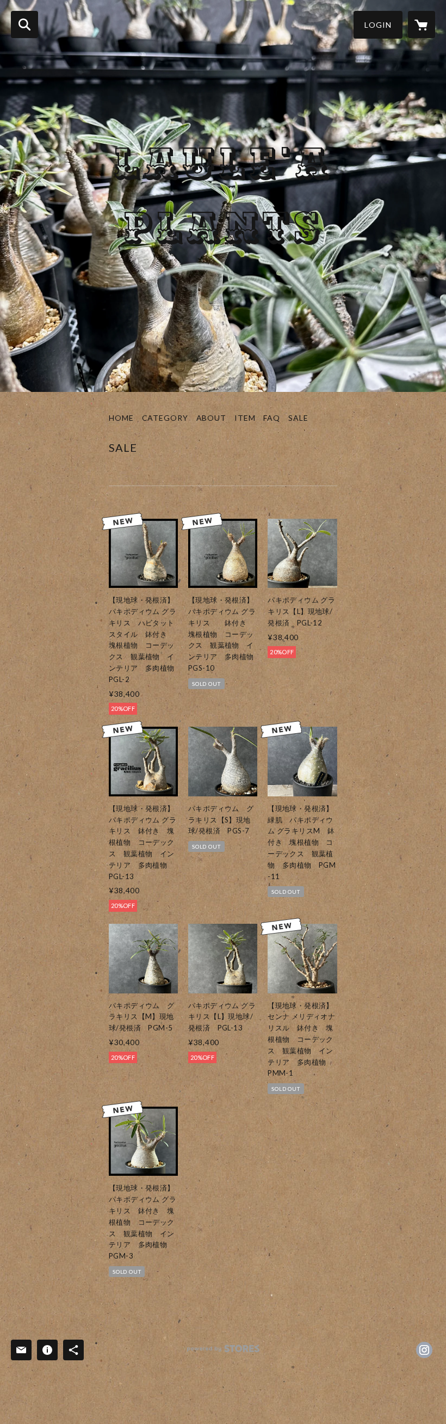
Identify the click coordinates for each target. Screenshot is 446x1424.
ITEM (245, 418)
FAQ (271, 418)
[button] (378, 25)
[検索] (24, 24)
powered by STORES (223, 1352)
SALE (298, 418)
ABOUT (211, 418)
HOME (121, 418)
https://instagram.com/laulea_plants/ (424, 1350)
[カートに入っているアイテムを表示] (421, 24)
